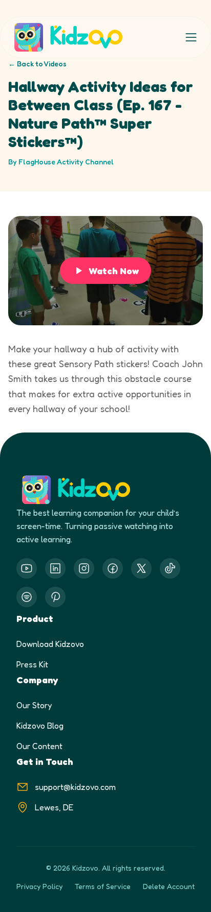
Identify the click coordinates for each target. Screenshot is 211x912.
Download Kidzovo (50, 644)
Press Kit (32, 664)
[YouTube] (26, 568)
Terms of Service (103, 886)
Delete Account (169, 886)
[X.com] (141, 568)
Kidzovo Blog (40, 726)
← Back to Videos (37, 63)
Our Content (39, 746)
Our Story (34, 705)
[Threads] (170, 568)
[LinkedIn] (55, 568)
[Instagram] (84, 568)
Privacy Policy (39, 886)
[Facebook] (112, 568)
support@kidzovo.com (75, 787)
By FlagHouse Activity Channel (61, 161)
